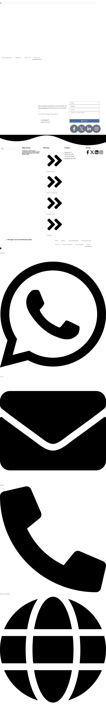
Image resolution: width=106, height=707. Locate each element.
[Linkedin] (97, 152)
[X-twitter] (92, 152)
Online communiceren (7, 57)
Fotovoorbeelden (79, 244)
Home (56, 240)
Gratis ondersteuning (73, 240)
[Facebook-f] (88, 152)
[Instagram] (101, 152)
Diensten (17, 57)
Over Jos (27, 57)
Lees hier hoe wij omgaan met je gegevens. (48, 114)
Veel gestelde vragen (86, 240)
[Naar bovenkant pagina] (0, 248)
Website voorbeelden (67, 244)
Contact (36, 57)
